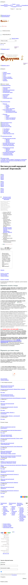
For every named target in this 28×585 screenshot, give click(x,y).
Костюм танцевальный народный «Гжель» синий (12, 438)
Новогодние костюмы (6, 126)
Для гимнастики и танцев (14, 511)
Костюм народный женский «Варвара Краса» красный (13, 389)
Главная (2, 5)
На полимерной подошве (11, 112)
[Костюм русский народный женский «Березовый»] (6, 199)
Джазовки (5, 88)
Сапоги (7, 105)
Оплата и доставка (7, 77)
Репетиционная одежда (7, 122)
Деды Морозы (6, 128)
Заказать (2, 270)
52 (8, 240)
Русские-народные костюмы (21, 509)
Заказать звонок (15, 38)
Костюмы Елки (6, 132)
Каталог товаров (6, 5)
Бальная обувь (6, 94)
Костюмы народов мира (8, 144)
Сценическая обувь (6, 101)
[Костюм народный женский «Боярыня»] (8, 480)
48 (6, 240)
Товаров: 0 (16, 46)
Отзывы (23, 5)
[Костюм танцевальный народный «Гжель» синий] (8, 436)
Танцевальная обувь (6, 85)
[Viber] (25, 497)
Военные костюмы (6, 125)
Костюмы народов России (9, 143)
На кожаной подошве (10, 110)
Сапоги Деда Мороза (10, 119)
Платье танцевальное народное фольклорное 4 (11, 430)
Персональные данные (8, 527)
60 (13, 240)
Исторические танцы (8, 92)
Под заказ (3, 392)
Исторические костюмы (8, 152)
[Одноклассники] (23, 497)
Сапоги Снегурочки (10, 108)
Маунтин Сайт (6, 553)
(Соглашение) (14, 574)
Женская (5, 103)
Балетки (5, 508)
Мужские (8, 141)
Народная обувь (6, 87)
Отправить (3, 576)
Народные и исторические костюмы (20, 504)
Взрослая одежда (14, 507)
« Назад (2, 496)
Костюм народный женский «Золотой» (9, 407)
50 (7, 240)
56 (10, 240)
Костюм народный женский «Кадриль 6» (10, 490)
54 (9, 240)
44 (4, 240)
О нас (11, 5)
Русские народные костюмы (9, 138)
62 (14, 240)
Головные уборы (5, 158)
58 (12, 240)
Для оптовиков (4, 274)
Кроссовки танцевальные (8, 89)
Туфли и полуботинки (11, 117)
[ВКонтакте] (21, 497)
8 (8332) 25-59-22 (6, 30)
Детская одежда (13, 514)
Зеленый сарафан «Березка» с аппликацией (10, 415)
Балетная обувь (6, 91)
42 (3, 240)
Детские (7, 140)
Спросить (8, 15)
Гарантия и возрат (7, 526)
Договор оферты (6, 523)
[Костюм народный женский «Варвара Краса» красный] (8, 387)
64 (15, 240)
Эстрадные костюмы (7, 153)
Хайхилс (5, 96)
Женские (8, 139)
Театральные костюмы (8, 154)
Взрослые (8, 148)
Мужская (5, 114)
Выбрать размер (4, 581)
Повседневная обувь (7, 109)
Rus (1, 44)
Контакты (5, 80)
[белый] (4, 244)
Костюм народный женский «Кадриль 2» (10, 474)
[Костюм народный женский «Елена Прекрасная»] (8, 444)
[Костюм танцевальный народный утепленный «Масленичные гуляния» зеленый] (8, 453)
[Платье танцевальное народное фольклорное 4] (8, 428)
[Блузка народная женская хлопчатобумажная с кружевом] (8, 395)
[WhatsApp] (26, 497)
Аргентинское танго (7, 98)
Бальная (13, 508)
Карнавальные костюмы (8, 147)
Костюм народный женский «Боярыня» (9, 482)
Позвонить (7, 16)
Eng (3, 44)
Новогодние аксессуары (8, 133)
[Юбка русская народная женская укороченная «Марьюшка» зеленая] (8, 462)
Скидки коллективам (19, 5)
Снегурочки (6, 130)
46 (5, 240)
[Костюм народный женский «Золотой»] (8, 404)
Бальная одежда (5, 123)
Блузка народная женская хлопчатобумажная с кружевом (13, 398)
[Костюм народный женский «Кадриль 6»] (8, 488)
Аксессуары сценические (8, 145)
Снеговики (5, 131)
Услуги (9, 5)
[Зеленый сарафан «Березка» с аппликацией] (8, 413)
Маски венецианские (10, 151)
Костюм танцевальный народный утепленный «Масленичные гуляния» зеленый (11, 456)
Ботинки (8, 106)
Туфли (7, 107)
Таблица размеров (7, 242)
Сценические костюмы (7, 136)
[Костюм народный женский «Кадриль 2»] (8, 472)
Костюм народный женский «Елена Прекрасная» (11, 446)
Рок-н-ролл (5, 95)
